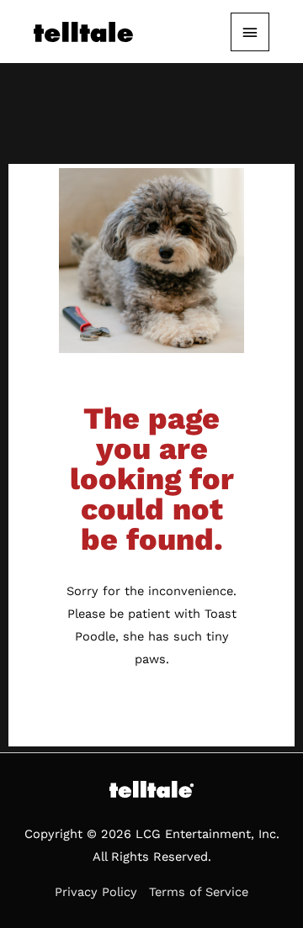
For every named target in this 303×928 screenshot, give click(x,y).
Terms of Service (198, 891)
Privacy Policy (96, 891)
